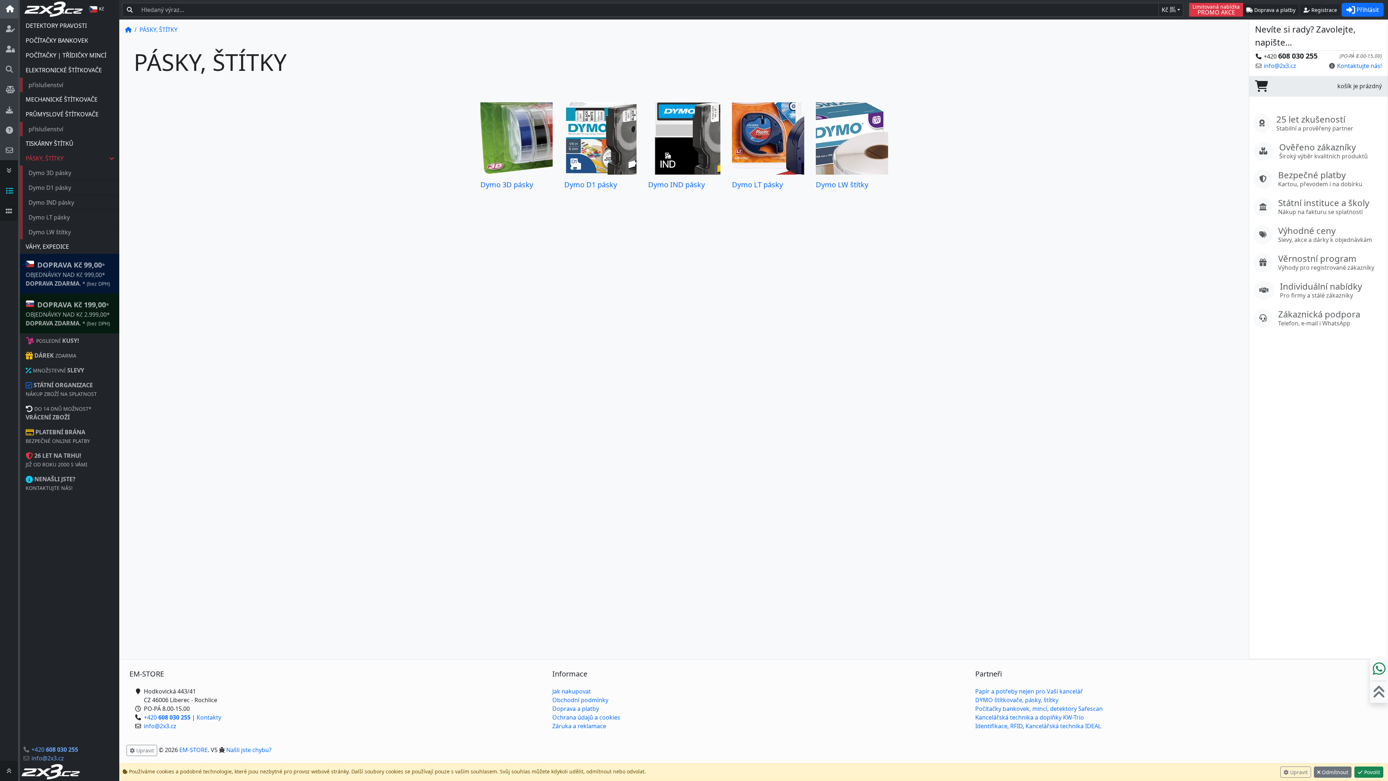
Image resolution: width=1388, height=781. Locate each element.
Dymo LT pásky (49, 217)
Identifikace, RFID (999, 726)
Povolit (1371, 772)
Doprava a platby (575, 709)
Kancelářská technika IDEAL (1063, 726)
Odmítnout (1334, 772)
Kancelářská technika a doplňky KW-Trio (1029, 717)
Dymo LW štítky (50, 232)
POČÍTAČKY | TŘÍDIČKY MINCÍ (66, 55)
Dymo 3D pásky (50, 173)
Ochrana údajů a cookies (586, 717)
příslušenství (46, 85)
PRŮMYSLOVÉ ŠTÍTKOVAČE (62, 114)
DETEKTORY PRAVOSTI (56, 26)
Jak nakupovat (571, 691)
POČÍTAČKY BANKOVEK (57, 40)
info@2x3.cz (47, 758)
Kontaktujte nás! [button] (1359, 66)
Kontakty (209, 717)
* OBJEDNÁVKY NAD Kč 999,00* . (68, 273)
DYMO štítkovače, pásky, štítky (1016, 700)
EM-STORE (193, 750)
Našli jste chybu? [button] (248, 750)
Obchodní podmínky (580, 700)
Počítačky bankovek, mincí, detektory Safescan (1039, 709)
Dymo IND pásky (51, 202)
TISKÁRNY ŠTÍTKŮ (49, 144)
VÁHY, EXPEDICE (47, 247)
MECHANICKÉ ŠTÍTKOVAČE (62, 99)
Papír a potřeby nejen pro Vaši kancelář (1029, 691)
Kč (1169, 10)
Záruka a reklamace (579, 726)
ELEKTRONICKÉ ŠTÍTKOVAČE (64, 70)
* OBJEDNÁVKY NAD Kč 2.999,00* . (68, 313)
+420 (54, 750)
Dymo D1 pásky (50, 188)
